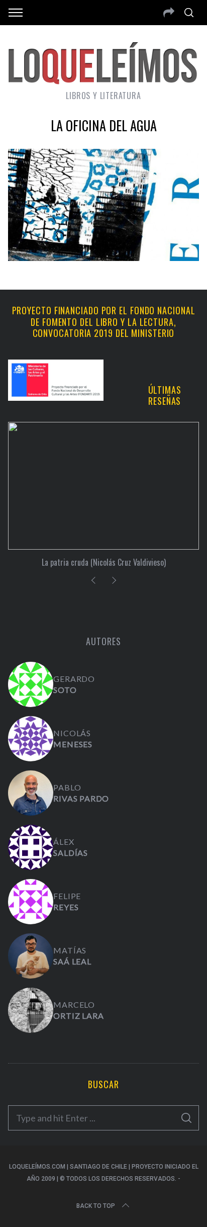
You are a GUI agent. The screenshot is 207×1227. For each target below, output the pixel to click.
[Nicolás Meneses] (30, 738)
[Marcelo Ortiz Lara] (30, 1010)
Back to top (95, 1205)
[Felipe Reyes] (30, 901)
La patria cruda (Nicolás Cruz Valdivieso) (104, 562)
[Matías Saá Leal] (30, 956)
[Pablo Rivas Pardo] (30, 793)
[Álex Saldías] (30, 847)
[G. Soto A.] (30, 684)
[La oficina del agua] (103, 257)
